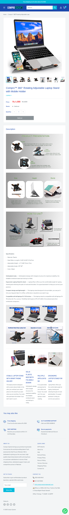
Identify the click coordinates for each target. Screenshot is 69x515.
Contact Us (40, 468)
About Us (40, 449)
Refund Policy (41, 455)
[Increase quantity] (23, 112)
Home (4, 14)
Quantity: (8, 112)
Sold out (19, 118)
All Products (41, 446)
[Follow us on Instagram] (8, 504)
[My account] (61, 7)
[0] (64, 8)
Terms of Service (42, 463)
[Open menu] (4, 7)
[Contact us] (65, 511)
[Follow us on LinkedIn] (14, 504)
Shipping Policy (41, 466)
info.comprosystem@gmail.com (44, 484)
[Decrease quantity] (14, 112)
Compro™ (9, 95)
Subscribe (9, 490)
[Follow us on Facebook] (4, 504)
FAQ (38, 452)
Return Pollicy (41, 460)
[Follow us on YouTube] (11, 504)
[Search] (55, 7)
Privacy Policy (41, 457)
